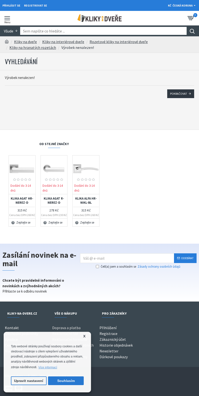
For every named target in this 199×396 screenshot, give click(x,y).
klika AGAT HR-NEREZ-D (22, 201)
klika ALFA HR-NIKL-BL (86, 201)
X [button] (84, 336)
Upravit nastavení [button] (28, 381)
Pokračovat (178, 93)
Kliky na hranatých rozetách (32, 47)
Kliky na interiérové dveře (63, 41)
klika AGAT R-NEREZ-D (54, 201)
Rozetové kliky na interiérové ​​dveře (119, 41)
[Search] (192, 31)
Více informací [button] (47, 367)
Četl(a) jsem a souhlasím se (140, 266)
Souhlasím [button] (66, 381)
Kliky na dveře (25, 41)
